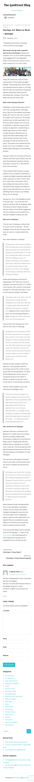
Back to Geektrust (17, 10)
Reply (5, 596)
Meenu (16, 38)
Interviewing (9, 709)
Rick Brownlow (9, 765)
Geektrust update (10, 699)
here (18, 532)
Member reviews (10, 712)
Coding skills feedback (12, 683)
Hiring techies (9, 707)
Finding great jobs (10, 694)
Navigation (11, 17)
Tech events (9, 720)
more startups (7, 535)
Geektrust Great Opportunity (22, 25)
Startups (6, 27)
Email (4, 647)
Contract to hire (10, 688)
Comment (6, 610)
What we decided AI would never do (16, 742)
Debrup (7, 760)
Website (5, 655)
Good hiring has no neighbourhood (15, 750)
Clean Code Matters (11, 681)
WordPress (16, 778)
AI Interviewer (9, 676)
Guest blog (8, 701)
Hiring (7, 704)
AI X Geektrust (9, 678)
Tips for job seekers (11, 722)
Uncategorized (9, 725)
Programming (9, 714)
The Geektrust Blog (17, 5)
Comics (7, 686)
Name (5, 638)
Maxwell (25, 778)
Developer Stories (10, 691)
